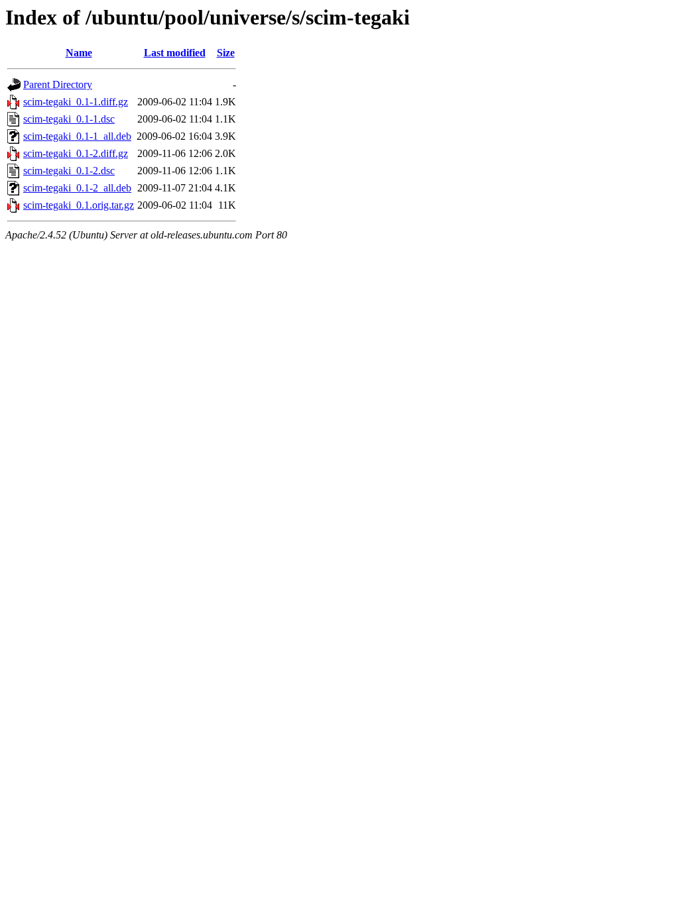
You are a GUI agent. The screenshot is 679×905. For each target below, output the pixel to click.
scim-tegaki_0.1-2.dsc (69, 170)
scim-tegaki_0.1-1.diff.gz (75, 101)
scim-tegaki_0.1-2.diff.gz (75, 153)
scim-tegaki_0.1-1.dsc (69, 119)
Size (226, 52)
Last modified (175, 52)
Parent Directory (57, 84)
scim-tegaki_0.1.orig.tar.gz (78, 205)
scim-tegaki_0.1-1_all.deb (77, 136)
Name (79, 52)
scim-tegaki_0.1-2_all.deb (77, 187)
